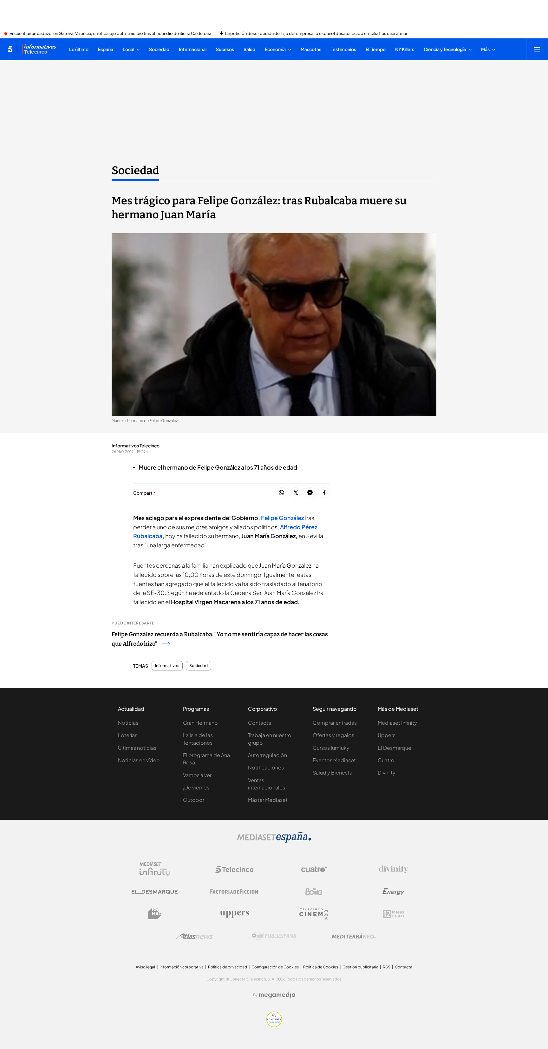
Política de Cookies (320, 967)
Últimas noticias (137, 747)
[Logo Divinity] (393, 869)
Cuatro (386, 760)
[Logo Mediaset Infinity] (155, 869)
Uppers (386, 735)
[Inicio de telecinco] (10, 49)
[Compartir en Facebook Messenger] (310, 493)
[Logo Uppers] (234, 914)
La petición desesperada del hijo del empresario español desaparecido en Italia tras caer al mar (316, 33)
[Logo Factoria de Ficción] (234, 892)
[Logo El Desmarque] (155, 892)
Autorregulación (267, 755)
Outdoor (193, 799)
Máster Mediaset (268, 799)
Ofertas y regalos (333, 735)
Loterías (127, 735)
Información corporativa (182, 967)
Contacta (259, 722)
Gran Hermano (200, 722)
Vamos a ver (197, 775)
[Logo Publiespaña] (274, 936)
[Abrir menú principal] (537, 49)
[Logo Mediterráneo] (353, 936)
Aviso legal (145, 967)
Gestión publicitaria (360, 967)
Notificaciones (266, 767)
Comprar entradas (335, 722)
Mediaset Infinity (397, 722)
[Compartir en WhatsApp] (281, 493)
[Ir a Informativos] (39, 49)
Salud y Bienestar (333, 772)
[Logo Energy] (393, 892)
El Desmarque (394, 747)
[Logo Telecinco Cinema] (314, 914)
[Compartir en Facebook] (324, 493)
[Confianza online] (274, 1025)
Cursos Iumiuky (331, 747)
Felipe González (282, 517)
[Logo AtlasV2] (194, 936)
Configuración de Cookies (275, 967)
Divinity (386, 772)
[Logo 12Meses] (393, 914)
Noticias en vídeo (139, 760)
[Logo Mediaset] (274, 840)
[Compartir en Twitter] (295, 493)
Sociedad (135, 170)
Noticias (128, 722)
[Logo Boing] (314, 892)
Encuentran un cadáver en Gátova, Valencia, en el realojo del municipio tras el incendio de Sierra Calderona (110, 33)
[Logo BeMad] (154, 914)
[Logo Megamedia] (277, 995)
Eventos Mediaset (334, 760)
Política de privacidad (227, 967)
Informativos (167, 666)
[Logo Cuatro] (314, 869)
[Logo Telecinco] (234, 869)
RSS (386, 967)
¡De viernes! (197, 787)
